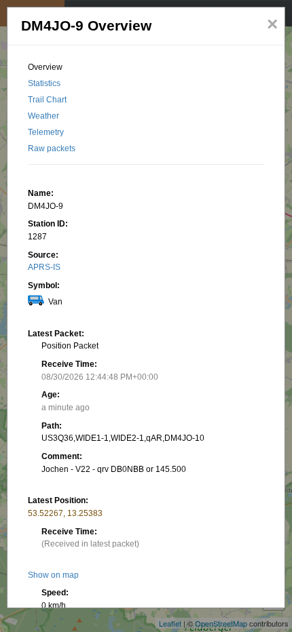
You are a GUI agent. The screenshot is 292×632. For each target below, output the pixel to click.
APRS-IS (44, 267)
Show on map (53, 575)
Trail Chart (47, 99)
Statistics (44, 83)
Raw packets (51, 148)
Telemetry (46, 132)
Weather (43, 116)
